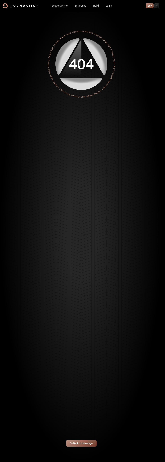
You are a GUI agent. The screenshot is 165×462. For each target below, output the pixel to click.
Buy (150, 5)
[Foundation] (20, 5)
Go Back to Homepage (81, 443)
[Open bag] (156, 5)
